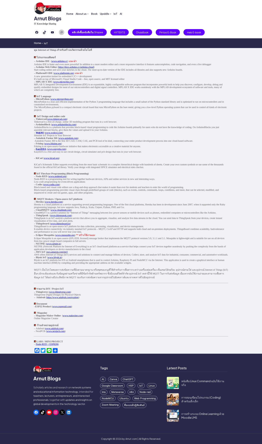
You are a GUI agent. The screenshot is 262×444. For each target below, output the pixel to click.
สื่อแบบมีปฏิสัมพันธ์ (134, 405)
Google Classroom (112, 385)
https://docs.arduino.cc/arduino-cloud (76, 67)
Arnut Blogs (47, 18)
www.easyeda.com (56, 149)
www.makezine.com (72, 315)
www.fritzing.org (53, 143)
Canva (113, 379)
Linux (152, 385)
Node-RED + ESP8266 (47, 344)
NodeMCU (108, 398)
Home (38, 43)
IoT (141, 385)
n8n (131, 392)
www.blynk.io (55, 257)
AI (103, 379)
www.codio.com (51, 184)
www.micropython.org (62, 99)
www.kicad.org (51, 158)
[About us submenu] (88, 14)
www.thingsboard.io (60, 223)
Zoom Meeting (110, 404)
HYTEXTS (119, 32)
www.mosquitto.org (65, 235)
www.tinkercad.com (57, 119)
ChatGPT (128, 379)
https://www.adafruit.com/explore (63, 297)
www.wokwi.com (53, 132)
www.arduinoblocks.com (64, 124)
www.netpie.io (53, 243)
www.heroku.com (53, 201)
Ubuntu (124, 398)
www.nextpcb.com (56, 331)
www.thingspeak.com (60, 215)
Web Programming (145, 398)
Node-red (145, 392)
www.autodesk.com (68, 138)
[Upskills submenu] (110, 14)
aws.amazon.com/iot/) (57, 252)
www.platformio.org (64, 73)
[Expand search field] (61, 32)
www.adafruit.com (54, 328)
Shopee (87, 32)
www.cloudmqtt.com (61, 210)
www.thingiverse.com (59, 292)
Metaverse (117, 392)
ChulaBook (142, 32)
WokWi (40, 132)
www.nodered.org (57, 176)
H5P (131, 385)
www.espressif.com (61, 306)
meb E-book (194, 32)
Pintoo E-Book (167, 32)
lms (104, 392)
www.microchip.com (64, 81)
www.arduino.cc (59, 61)
